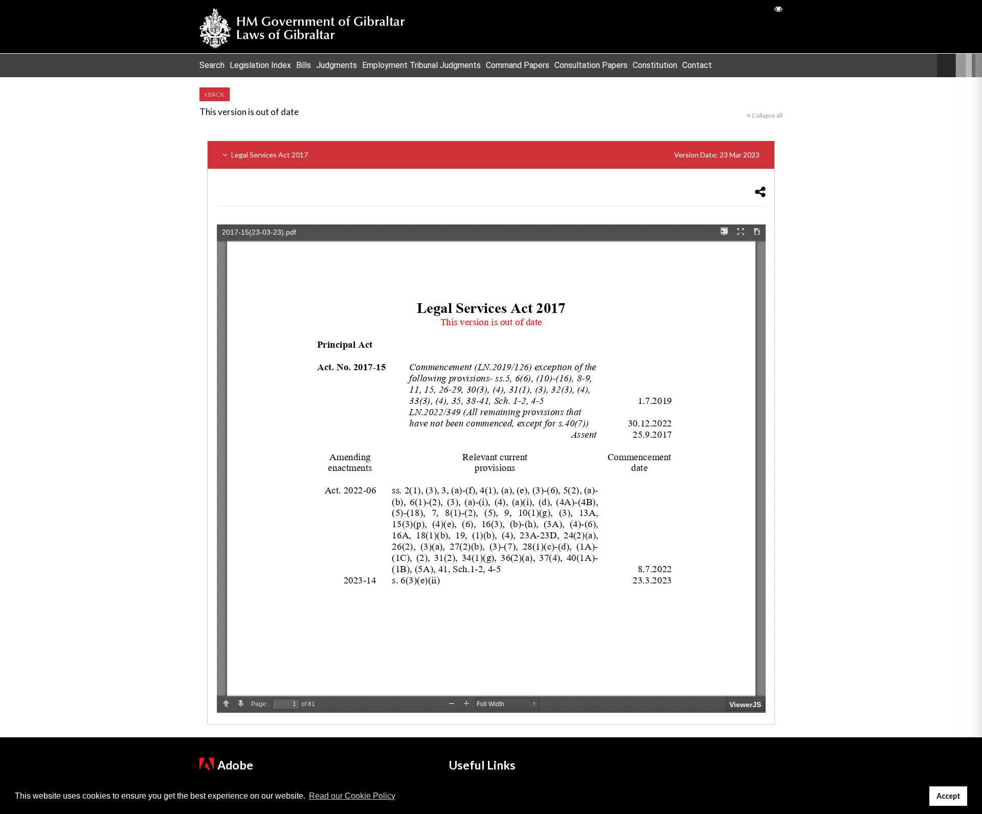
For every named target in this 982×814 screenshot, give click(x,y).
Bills (303, 65)
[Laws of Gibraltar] (302, 26)
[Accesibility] (778, 8)
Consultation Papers (591, 65)
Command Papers (517, 65)
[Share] (760, 191)
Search (212, 65)
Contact (697, 65)
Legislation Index (260, 65)
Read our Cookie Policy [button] (352, 796)
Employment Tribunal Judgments (421, 65)
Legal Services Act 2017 (495, 154)
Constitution (655, 65)
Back (216, 94)
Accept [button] (948, 796)
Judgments (336, 65)
